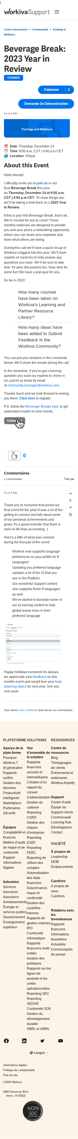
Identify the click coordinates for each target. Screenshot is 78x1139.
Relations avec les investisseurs (62, 915)
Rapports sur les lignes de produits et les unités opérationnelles (39, 978)
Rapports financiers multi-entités (38, 948)
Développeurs (61, 827)
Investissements (15, 902)
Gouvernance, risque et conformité (37, 893)
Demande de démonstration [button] (46, 103)
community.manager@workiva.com (33, 385)
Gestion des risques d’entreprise (36, 827)
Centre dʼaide (61, 802)
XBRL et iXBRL (38, 1029)
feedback (39, 677)
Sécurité (9, 813)
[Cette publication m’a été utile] (14, 455)
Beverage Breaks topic (42, 406)
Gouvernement (14, 917)
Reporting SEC (38, 993)
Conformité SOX (39, 1008)
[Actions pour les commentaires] (70, 514)
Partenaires (11, 808)
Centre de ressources (60, 750)
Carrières (58, 881)
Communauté (40, 29)
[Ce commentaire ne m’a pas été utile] (70, 507)
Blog (54, 757)
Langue (40, 1052)
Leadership (59, 856)
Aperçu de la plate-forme (13, 750)
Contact (56, 832)
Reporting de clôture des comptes (36, 863)
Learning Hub (61, 822)
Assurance (11, 897)
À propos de (61, 851)
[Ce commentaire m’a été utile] (70, 493)
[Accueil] (27, 12)
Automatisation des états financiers (38, 878)
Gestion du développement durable (38, 1019)
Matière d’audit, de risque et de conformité (14, 847)
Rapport (9, 857)
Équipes (9, 827)
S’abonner (51, 89)
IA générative (12, 768)
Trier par (69, 479)
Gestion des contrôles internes (36, 908)
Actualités (58, 944)
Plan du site (10, 1075)
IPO (29, 928)
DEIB (55, 861)
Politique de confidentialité (19, 1070)
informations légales (15, 1065)
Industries (11, 882)
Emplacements (62, 867)
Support (57, 797)
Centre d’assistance (16, 29)
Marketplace (12, 803)
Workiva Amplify (63, 783)
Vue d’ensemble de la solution (38, 752)
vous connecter (28, 710)
